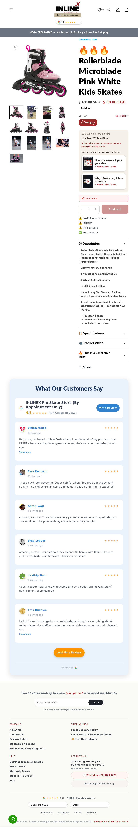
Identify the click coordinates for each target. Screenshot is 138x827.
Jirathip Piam (37, 575)
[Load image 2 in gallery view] (62, 112)
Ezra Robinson (38, 471)
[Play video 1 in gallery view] (31, 112)
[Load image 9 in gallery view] (47, 143)
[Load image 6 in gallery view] (62, 127)
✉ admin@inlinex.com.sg (100, 783)
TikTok (78, 812)
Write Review (108, 407)
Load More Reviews (69, 652)
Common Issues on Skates (26, 762)
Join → (96, 702)
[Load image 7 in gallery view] (16, 143)
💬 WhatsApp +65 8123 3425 (100, 775)
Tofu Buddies (37, 610)
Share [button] (87, 367)
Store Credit (17, 766)
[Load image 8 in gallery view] (31, 143)
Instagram (63, 812)
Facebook (47, 812)
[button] (11, 10)
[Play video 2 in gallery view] (47, 112)
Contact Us (17, 734)
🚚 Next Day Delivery (84, 739)
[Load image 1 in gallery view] (16, 112)
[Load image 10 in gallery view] (62, 143)
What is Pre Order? (22, 775)
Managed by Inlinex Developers (111, 821)
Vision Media (37, 427)
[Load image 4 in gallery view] (31, 127)
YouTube (92, 812)
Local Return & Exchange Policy (91, 734)
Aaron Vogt (36, 506)
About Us (15, 730)
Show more (25, 452)
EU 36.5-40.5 (88, 122)
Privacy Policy (19, 739)
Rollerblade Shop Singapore (27, 748)
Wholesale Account (22, 744)
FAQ (12, 780)
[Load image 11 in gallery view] (16, 158)
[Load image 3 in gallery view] (16, 127)
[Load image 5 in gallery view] (47, 127)
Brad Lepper (36, 540)
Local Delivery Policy (84, 730)
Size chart (121, 116)
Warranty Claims (20, 771)
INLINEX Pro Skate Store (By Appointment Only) (52, 404)
